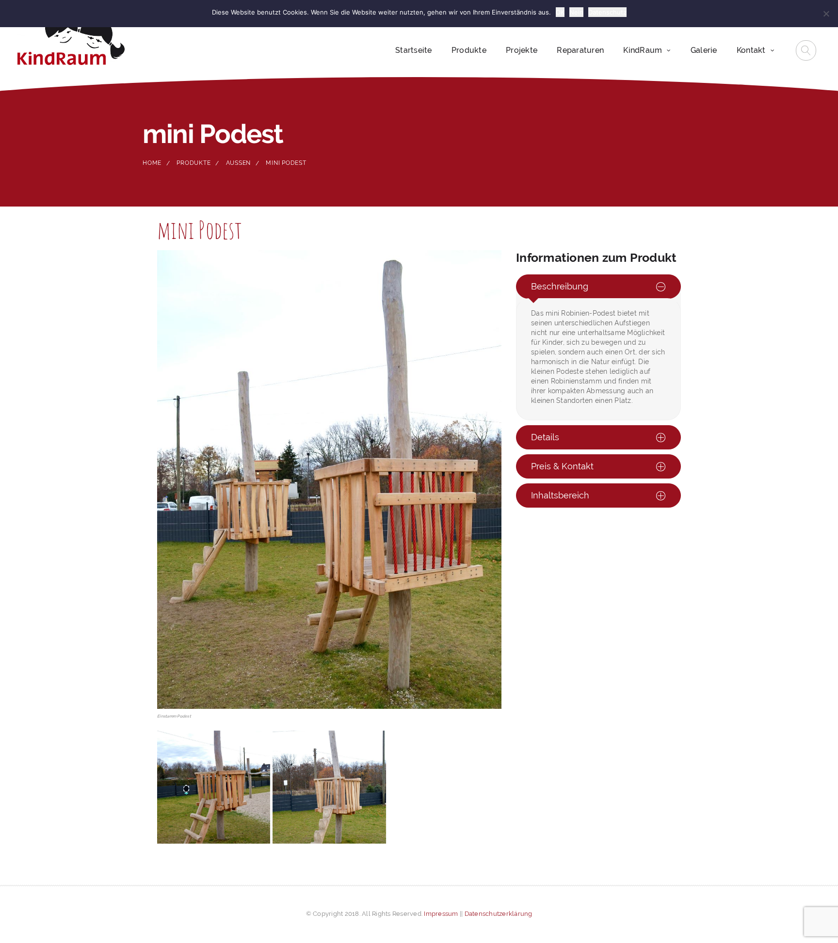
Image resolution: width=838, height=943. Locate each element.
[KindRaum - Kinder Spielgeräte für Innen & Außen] (71, 38)
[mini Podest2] (329, 787)
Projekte (521, 50)
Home (152, 163)
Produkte (468, 50)
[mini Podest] (213, 787)
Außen (238, 163)
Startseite (413, 50)
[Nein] (826, 13)
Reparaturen (580, 50)
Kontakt (751, 50)
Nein (576, 12)
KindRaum (642, 50)
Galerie (704, 50)
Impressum (441, 913)
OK (560, 12)
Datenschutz (607, 12)
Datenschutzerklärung (498, 913)
